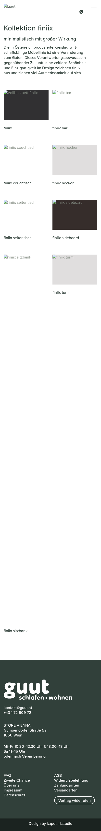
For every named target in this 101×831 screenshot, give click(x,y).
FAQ (7, 775)
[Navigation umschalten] (93, 6)
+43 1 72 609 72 (17, 712)
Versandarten (65, 790)
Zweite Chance (17, 780)
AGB (58, 775)
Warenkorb (78, 9)
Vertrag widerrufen (74, 800)
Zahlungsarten (66, 785)
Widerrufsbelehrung (71, 780)
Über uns (11, 785)
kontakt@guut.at (18, 707)
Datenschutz (14, 794)
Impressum (13, 790)
